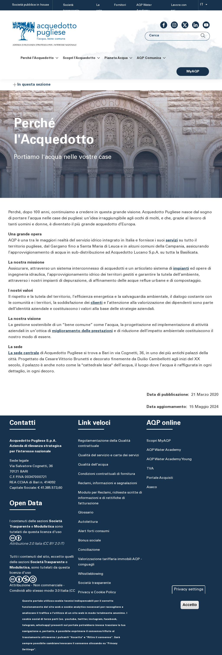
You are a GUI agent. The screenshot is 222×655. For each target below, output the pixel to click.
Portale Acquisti (160, 478)
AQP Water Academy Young (169, 459)
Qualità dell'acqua (93, 464)
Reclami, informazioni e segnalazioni (107, 483)
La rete (99, 8)
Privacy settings (188, 589)
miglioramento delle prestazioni (82, 331)
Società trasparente (71, 8)
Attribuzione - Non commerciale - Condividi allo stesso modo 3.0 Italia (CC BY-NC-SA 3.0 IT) (42, 591)
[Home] (49, 31)
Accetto (190, 605)
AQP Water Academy (144, 8)
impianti (181, 269)
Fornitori (120, 5)
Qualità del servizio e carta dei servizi (108, 455)
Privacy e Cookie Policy (97, 592)
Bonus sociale (89, 540)
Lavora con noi (178, 8)
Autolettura (88, 522)
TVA (150, 468)
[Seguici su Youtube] (204, 25)
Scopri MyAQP (159, 441)
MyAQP (192, 71)
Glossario (85, 512)
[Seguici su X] (183, 25)
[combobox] (202, 5)
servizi (172, 241)
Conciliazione (89, 550)
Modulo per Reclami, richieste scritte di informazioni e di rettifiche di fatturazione (110, 498)
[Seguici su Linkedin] (194, 25)
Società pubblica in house (30, 5)
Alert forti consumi (93, 531)
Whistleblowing (90, 574)
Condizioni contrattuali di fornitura (106, 474)
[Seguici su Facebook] (162, 25)
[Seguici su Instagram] (172, 25)
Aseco (152, 487)
